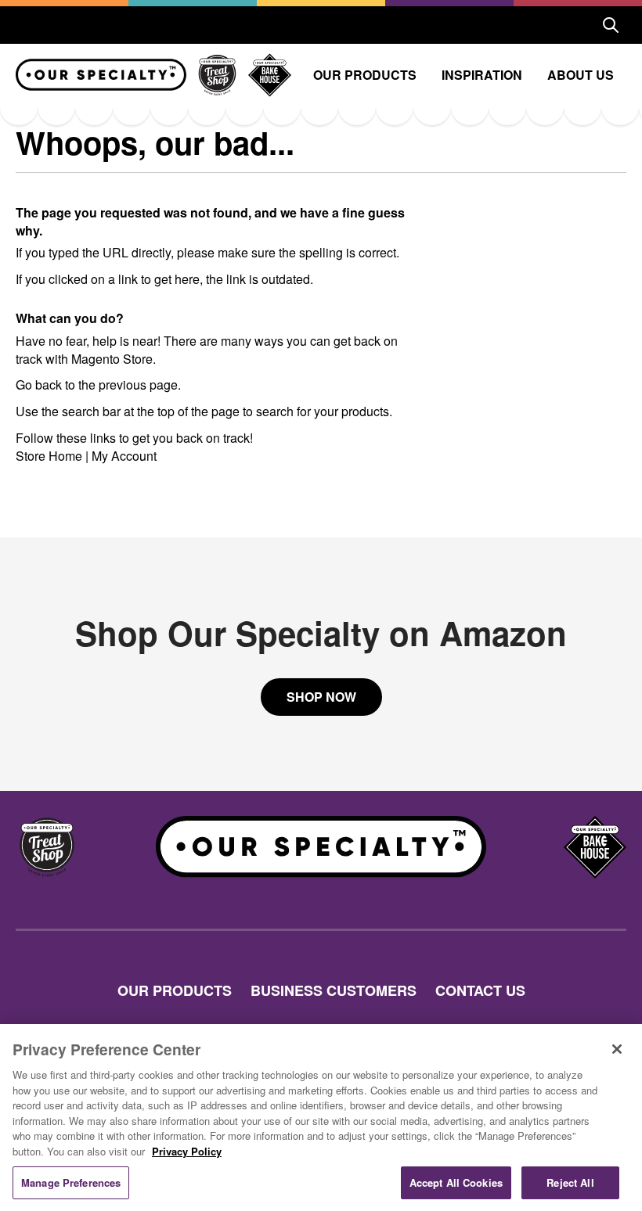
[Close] (617, 1049)
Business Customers (334, 991)
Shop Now (321, 697)
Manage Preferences (71, 1182)
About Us (580, 75)
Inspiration (482, 75)
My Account (124, 456)
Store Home (49, 456)
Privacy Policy (187, 1151)
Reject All (569, 1182)
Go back (39, 384)
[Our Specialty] (101, 75)
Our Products (365, 75)
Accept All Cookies (456, 1182)
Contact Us (480, 991)
